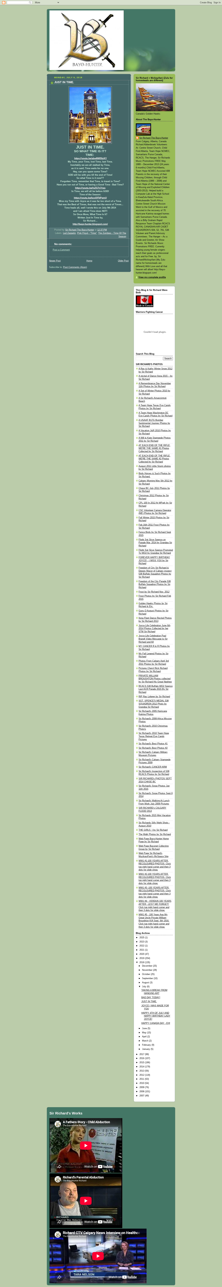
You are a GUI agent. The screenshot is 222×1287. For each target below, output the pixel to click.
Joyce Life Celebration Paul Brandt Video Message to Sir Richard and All (153, 639)
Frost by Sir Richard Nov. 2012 (154, 592)
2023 (142, 942)
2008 (142, 1091)
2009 (142, 1087)
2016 (142, 1058)
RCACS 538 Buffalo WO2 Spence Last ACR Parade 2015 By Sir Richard (156, 689)
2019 (142, 958)
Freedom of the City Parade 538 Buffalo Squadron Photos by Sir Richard (155, 584)
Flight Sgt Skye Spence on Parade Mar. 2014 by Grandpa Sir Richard (155, 542)
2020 (142, 954)
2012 (142, 1075)
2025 (142, 937)
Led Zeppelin (69, 233)
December (147, 966)
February (147, 1045)
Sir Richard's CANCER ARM (153, 767)
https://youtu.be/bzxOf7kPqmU (90, 198)
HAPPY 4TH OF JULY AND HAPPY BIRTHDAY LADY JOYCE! (155, 1016)
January (146, 1049)
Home (89, 261)
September (148, 978)
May (144, 1032)
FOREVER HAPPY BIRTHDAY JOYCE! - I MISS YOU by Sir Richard (154, 560)
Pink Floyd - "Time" (87, 233)
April (144, 1036)
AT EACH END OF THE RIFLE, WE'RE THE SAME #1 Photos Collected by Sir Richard (154, 448)
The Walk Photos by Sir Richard (155, 834)
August (146, 982)
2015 (142, 1062)
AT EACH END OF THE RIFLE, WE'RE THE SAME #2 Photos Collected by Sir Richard (154, 459)
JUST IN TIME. (149, 1001)
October (146, 974)
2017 (142, 1054)
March (145, 1041)
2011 (142, 1079)
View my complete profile (152, 277)
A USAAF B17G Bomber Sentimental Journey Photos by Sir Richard (154, 423)
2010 (142, 1083)
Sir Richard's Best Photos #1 (153, 743)
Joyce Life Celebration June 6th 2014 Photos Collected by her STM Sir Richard (154, 628)
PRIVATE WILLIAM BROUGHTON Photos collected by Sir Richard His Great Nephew (155, 679)
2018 (142, 962)
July (144, 986)
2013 (142, 1071)
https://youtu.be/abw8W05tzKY (90, 158)
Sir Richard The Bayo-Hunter (153, 138)
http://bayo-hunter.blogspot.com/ (90, 224)
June (145, 1028)
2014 (142, 1066)
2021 (142, 950)
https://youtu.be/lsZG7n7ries (90, 188)
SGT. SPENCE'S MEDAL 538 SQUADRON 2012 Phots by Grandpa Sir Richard (154, 704)
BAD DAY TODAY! (150, 997)
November (147, 970)
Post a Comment (61, 250)
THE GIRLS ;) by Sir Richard (153, 830)
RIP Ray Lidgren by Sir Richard (154, 696)
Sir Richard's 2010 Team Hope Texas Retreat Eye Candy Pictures (154, 736)
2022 (142, 946)
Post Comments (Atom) (75, 267)
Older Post (123, 261)
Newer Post (55, 261)
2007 (142, 1095)
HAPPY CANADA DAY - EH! (155, 1023)
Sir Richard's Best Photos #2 (153, 748)
